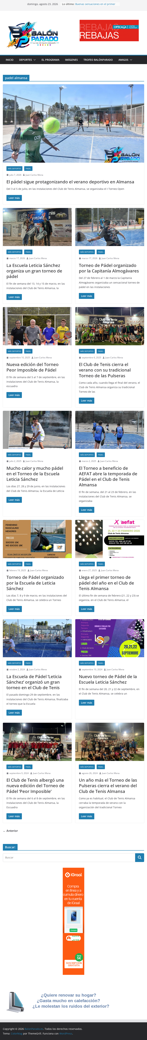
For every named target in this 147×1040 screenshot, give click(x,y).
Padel (28, 168)
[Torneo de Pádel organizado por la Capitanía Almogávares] (109, 227)
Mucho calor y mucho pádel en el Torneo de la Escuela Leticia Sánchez (34, 473)
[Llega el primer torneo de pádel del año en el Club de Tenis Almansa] (109, 539)
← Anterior (10, 831)
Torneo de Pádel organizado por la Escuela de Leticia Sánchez (35, 582)
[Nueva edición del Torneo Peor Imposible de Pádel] (37, 326)
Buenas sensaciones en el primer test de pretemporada (95, 5)
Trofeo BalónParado (98, 59)
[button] (34, 59)
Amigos (123, 59)
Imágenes (71, 59)
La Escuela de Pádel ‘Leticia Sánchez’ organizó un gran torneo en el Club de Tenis (34, 681)
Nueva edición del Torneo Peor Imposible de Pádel (32, 367)
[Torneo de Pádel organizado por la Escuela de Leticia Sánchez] (37, 539)
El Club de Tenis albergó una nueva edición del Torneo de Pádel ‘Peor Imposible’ (35, 785)
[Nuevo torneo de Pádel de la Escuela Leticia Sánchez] (109, 638)
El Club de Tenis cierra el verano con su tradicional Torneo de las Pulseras (105, 369)
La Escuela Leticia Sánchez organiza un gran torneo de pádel (34, 270)
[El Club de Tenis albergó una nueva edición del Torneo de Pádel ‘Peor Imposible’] (37, 742)
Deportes (25, 59)
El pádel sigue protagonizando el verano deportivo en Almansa (70, 182)
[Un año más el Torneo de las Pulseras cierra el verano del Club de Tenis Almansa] (109, 742)
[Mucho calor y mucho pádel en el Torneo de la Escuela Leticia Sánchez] (37, 430)
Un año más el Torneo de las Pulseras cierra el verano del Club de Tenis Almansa (108, 785)
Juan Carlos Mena (34, 174)
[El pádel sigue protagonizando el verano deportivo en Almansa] (73, 123)
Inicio (9, 59)
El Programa (50, 59)
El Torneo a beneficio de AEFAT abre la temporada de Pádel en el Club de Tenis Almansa (108, 476)
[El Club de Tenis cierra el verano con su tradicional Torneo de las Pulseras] (109, 326)
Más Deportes (14, 168)
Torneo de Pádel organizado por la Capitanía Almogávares (109, 268)
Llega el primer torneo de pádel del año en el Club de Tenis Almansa (106, 582)
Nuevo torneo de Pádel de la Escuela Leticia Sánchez (108, 679)
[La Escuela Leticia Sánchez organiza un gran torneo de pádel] (37, 227)
